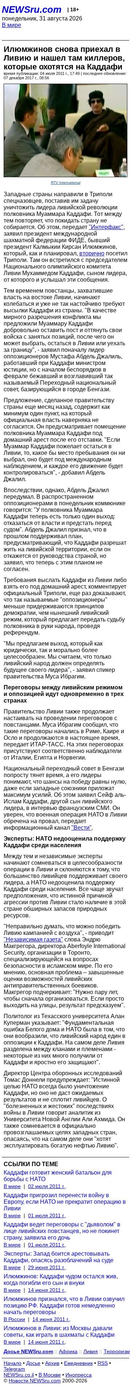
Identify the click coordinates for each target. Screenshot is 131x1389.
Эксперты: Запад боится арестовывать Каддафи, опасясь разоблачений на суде (59, 1257)
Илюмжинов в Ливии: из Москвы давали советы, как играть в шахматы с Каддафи (59, 1331)
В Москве (50, 1375)
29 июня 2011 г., (47, 1267)
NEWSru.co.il (19, 1375)
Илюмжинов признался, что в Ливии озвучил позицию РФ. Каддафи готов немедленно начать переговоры (64, 1305)
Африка (68, 1351)
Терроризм (117, 1351)
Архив (52, 1363)
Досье (33, 1363)
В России (14, 1319)
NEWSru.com (31, 9)
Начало (12, 1363)
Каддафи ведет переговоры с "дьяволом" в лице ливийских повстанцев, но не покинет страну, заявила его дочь (62, 1231)
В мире (11, 25)
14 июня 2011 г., (47, 1290)
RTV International (65, 182)
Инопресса (79, 1375)
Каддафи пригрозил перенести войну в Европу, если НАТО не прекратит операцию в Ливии (65, 1201)
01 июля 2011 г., (47, 1215)
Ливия (90, 1351)
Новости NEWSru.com (35, 1381)
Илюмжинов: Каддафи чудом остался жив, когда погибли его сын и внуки (61, 1279)
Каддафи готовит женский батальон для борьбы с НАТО (58, 1175)
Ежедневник (78, 1363)
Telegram (14, 1369)
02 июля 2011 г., (47, 1186)
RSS (103, 1363)
